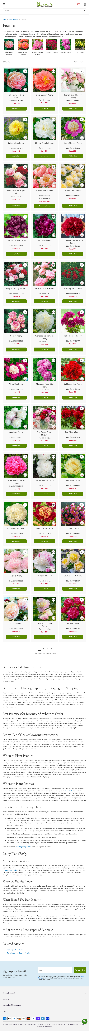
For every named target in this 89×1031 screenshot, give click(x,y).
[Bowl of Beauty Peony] (73, 128)
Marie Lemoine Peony (16, 528)
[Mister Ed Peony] (44, 561)
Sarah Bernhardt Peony (44, 288)
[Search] (84, 10)
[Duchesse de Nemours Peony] (44, 321)
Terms (46, 1026)
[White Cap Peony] (16, 369)
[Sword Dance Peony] (44, 514)
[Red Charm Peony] (73, 417)
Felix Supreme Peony (73, 288)
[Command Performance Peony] (73, 226)
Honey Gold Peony (73, 190)
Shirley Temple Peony (44, 143)
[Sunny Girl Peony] (73, 466)
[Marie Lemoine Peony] (16, 514)
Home (4, 19)
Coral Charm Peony (44, 190)
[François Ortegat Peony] (16, 226)
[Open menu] (4, 4)
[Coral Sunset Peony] (44, 80)
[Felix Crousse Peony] (73, 321)
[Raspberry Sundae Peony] (44, 609)
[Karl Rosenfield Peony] (73, 369)
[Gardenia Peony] (16, 417)
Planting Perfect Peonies (15, 950)
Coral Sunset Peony (44, 95)
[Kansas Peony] (73, 609)
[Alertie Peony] (16, 561)
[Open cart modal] (84, 4)
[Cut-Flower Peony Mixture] (44, 417)
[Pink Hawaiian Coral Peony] (16, 80)
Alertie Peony (16, 576)
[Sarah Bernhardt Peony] (44, 274)
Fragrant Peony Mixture (16, 288)
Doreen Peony (73, 528)
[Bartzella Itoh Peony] (16, 128)
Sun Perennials (13, 19)
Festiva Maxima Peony (44, 480)
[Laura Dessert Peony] (73, 561)
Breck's (33, 1024)
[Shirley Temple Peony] (44, 128)
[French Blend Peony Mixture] (73, 80)
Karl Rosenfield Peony (73, 384)
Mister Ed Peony (44, 576)
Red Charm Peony (73, 432)
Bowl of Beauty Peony (72, 143)
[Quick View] (25, 71)
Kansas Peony (73, 623)
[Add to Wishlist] (25, 89)
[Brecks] (44, 4)
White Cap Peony (16, 384)
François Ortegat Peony (16, 240)
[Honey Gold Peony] (73, 176)
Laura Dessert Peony (73, 576)
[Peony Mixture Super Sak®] (16, 176)
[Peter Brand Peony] (44, 226)
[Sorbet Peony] (16, 321)
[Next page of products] (51, 648)
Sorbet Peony (16, 336)
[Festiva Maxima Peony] (44, 466)
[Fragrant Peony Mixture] (16, 274)
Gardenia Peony (16, 432)
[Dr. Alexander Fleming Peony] (16, 466)
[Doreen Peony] (73, 514)
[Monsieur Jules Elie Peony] (44, 369)
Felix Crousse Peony (73, 336)
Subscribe (80, 970)
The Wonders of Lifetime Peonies (18, 953)
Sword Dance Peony (44, 528)
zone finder (69, 791)
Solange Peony (16, 623)
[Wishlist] (78, 4)
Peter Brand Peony (44, 240)
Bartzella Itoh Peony (16, 143)
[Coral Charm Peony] (44, 176)
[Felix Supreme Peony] (73, 274)
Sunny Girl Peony (73, 480)
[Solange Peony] (16, 609)
